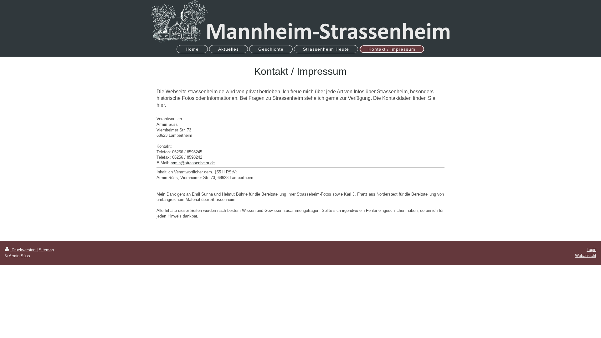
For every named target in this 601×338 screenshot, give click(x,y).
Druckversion (23, 250)
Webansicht (585, 255)
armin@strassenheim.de (193, 163)
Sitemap (46, 250)
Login (591, 249)
